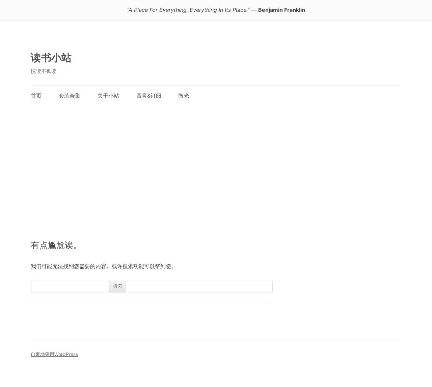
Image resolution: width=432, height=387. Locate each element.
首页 (36, 95)
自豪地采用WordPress (54, 354)
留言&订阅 (148, 95)
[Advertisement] (216, 166)
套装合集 (69, 95)
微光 (183, 95)
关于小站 (108, 95)
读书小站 (51, 57)
